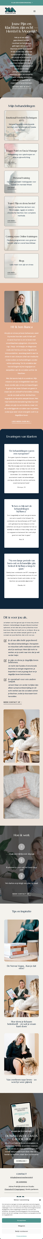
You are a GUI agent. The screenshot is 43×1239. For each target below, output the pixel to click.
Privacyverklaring (21, 1236)
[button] (40, 1200)
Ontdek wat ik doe (21, 87)
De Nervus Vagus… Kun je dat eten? (21, 967)
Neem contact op (12, 702)
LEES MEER (11, 135)
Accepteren (21, 1220)
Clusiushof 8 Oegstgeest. (15, 1189)
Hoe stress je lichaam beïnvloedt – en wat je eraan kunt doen (21, 1024)
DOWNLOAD (21, 1161)
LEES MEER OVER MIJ (21, 421)
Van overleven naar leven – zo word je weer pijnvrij (21, 1081)
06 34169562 (21, 1182)
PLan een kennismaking (21, 3)
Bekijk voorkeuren (21, 1231)
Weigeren (21, 1226)
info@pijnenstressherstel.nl (21, 1177)
